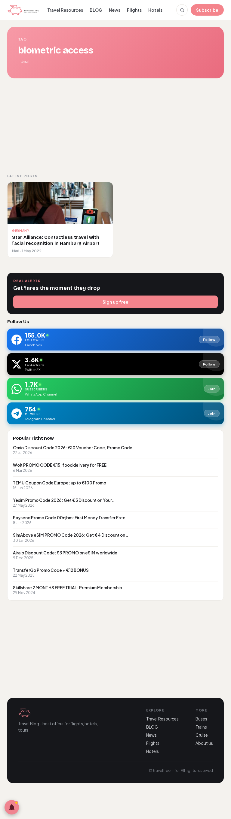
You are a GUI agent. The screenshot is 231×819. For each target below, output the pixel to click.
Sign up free (115, 302)
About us (204, 743)
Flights (134, 10)
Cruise (202, 735)
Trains (201, 727)
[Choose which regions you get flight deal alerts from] (12, 807)
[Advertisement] (115, 126)
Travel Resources (65, 10)
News (114, 10)
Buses (201, 718)
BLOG (96, 10)
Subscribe (207, 10)
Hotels (155, 10)
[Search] (182, 10)
